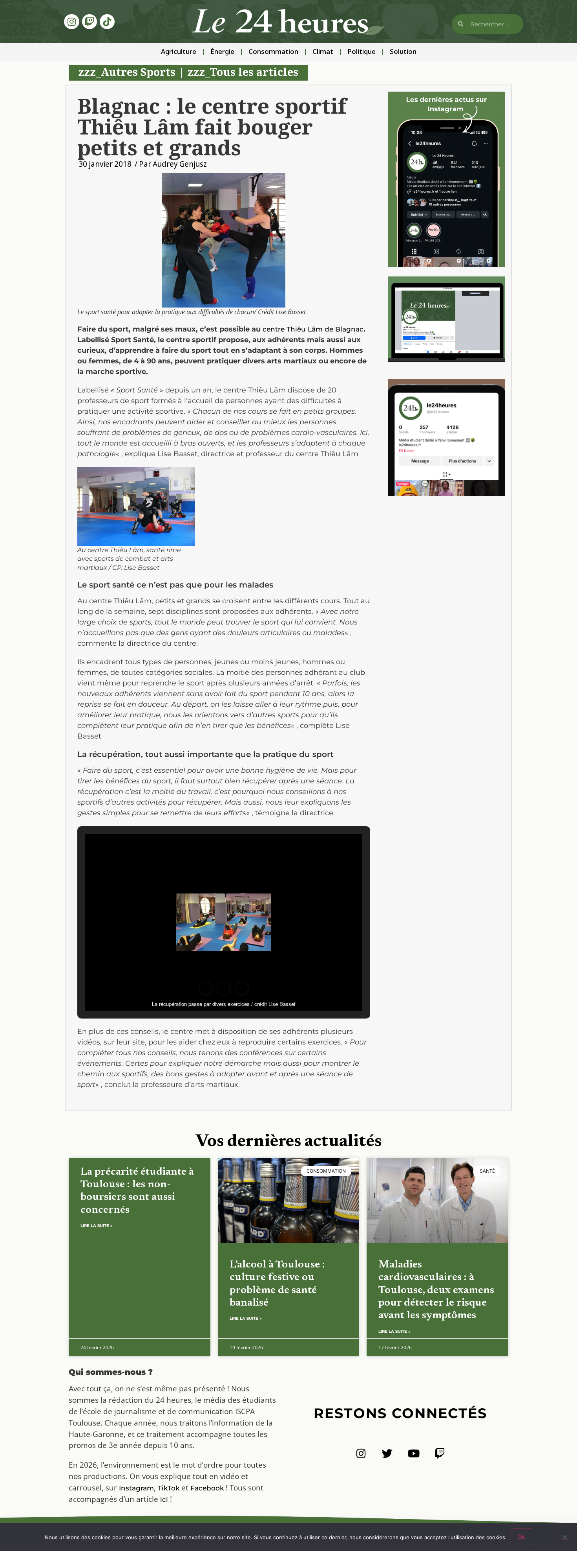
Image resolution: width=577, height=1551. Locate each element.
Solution (403, 52)
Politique (361, 52)
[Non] (564, 1536)
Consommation (273, 52)
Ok (521, 1537)
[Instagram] (71, 21)
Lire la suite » (96, 1225)
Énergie (222, 52)
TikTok (168, 1488)
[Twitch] (89, 21)
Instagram (136, 1488)
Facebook (207, 1488)
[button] (206, 989)
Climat (322, 52)
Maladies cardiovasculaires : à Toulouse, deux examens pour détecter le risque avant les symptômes (436, 1290)
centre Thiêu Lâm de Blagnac (313, 329)
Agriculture (178, 52)
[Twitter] (387, 1453)
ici (164, 1499)
